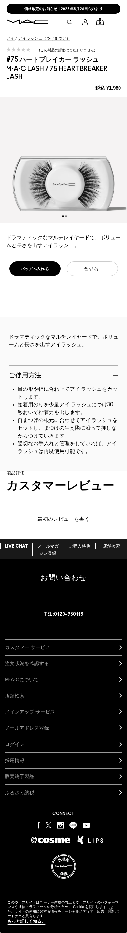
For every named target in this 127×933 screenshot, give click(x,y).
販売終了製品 (19, 776)
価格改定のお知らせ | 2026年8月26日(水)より (63, 9)
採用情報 (14, 760)
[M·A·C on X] (48, 825)
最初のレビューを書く (63, 519)
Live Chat (16, 546)
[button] (116, 22)
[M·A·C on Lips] (90, 839)
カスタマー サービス (27, 647)
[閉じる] (111, 910)
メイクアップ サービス (30, 711)
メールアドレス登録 (27, 728)
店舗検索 (111, 546)
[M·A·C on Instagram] (60, 825)
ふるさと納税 (19, 792)
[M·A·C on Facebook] (38, 825)
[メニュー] (116, 22)
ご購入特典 (79, 546)
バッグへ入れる (35, 269)
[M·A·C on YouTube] (86, 825)
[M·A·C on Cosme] (50, 839)
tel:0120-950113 (63, 614)
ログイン (14, 744)
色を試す (92, 269)
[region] (63, 912)
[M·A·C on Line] (73, 825)
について (22, 679)
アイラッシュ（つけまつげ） (44, 38)
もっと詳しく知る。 (26, 921)
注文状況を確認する (27, 663)
